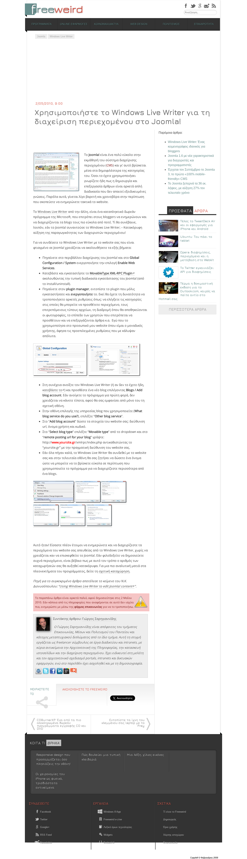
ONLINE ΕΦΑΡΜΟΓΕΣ (74, 24)
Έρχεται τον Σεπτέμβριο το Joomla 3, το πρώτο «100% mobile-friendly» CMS (191, 174)
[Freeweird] (56, 9)
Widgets (108, 834)
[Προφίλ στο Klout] (74, 673)
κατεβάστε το (52, 390)
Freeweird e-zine (113, 819)
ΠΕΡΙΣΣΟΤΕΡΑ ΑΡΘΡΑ (187, 309)
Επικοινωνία (170, 842)
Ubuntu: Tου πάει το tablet (196, 238)
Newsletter (45, 842)
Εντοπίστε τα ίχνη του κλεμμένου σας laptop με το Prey (123, 722)
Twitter (43, 819)
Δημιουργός (169, 819)
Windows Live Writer (61, 36)
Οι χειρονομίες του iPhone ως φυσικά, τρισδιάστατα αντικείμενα (50, 780)
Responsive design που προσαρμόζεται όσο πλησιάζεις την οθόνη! (53, 759)
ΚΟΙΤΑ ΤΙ (44, 743)
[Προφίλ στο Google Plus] (66, 673)
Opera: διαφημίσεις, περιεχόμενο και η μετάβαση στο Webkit (197, 256)
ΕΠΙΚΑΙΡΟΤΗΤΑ (204, 24)
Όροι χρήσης (170, 827)
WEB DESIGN (138, 24)
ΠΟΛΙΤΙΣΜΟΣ (171, 24)
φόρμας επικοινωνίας (88, 607)
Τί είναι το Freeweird (174, 811)
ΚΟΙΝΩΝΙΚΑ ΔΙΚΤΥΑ (106, 24)
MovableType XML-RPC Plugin (111, 273)
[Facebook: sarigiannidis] (53, 673)
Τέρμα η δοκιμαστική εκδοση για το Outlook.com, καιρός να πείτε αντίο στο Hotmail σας (187, 291)
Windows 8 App (112, 811)
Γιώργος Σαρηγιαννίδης (99, 619)
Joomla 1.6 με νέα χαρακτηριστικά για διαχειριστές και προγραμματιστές (191, 160)
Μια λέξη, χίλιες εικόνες (145, 754)
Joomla (41, 36)
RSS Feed (45, 834)
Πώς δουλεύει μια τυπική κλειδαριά (101, 757)
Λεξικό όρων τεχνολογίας (118, 827)
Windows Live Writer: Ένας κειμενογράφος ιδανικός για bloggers (186, 146)
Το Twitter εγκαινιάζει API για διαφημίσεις (197, 269)
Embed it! (109, 842)
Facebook (45, 811)
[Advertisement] (123, 72)
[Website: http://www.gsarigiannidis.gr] (38, 673)
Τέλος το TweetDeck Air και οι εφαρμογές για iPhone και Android (197, 224)
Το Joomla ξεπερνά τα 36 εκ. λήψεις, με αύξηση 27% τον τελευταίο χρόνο (187, 188)
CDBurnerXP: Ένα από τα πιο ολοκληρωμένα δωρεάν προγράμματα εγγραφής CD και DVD (61, 724)
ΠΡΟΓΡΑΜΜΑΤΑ (41, 24)
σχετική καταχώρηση (114, 571)
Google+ (44, 827)
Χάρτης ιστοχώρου (173, 834)
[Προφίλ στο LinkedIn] (60, 673)
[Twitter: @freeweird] (46, 673)
